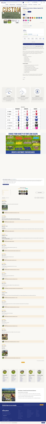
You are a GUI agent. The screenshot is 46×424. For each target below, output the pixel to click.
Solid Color (25, 11)
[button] (24, 9)
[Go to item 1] (20, 191)
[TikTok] (5, 420)
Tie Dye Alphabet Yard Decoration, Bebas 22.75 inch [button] (11, 316)
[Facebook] (3, 420)
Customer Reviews (29, 410)
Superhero (21, 378)
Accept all (43, 422)
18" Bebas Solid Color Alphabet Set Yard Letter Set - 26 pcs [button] (12, 212)
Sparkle (29, 11)
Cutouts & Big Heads (20, 416)
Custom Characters (25, 22)
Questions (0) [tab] (7, 197)
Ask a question (40, 192)
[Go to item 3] (24, 191)
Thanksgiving (39, 378)
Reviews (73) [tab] (3, 197)
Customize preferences (14, 422)
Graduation (30, 377)
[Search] (23, 2)
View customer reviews (5, 184)
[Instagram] (4, 420)
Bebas (4, 376)
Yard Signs (19, 410)
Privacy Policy (37, 416)
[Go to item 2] (22, 191)
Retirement (30, 378)
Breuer (4, 378)
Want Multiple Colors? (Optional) (26, 25)
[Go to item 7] (24, 194)
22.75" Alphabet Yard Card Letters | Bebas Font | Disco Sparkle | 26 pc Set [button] (14, 288)
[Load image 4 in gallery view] (17, 21)
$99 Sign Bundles (20, 418)
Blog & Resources (29, 416)
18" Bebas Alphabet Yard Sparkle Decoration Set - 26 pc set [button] (12, 269)
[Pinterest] (7, 420)
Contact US (28, 417)
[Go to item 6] (22, 194)
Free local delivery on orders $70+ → (24, 0)
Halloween (38, 377)
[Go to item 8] (27, 194)
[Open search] (35, 197)
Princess (21, 376)
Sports (21, 377)
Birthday (30, 376)
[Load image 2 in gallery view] (9, 21)
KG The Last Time (5, 377)
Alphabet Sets (13, 376)
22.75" (27, 14)
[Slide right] (19, 13)
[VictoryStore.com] (3, 2)
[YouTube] (8, 420)
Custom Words (13, 378)
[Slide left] (3, 13)
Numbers (12, 377)
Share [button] (24, 77)
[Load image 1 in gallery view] (5, 21)
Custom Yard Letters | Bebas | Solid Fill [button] (9, 241)
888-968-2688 (5, 415)
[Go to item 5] (20, 194)
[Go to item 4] (27, 191)
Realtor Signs (19, 417)
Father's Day (39, 376)
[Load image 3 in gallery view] (13, 21)
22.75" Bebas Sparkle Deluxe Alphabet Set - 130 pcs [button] (11, 297)
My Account (37, 410)
